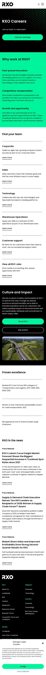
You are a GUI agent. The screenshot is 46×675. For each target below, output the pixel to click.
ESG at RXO (23, 330)
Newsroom (6, 605)
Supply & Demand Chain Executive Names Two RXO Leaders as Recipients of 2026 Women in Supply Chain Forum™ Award (22, 502)
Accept (23, 666)
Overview (28, 589)
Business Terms (8, 613)
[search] (38, 4)
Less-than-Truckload (10, 635)
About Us (5, 589)
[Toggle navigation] (42, 4)
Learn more (7, 157)
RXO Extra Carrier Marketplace (31, 612)
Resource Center (8, 609)
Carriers (5, 601)
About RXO (23, 321)
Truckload (6, 631)
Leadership (6, 593)
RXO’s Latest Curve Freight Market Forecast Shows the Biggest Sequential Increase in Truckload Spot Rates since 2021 (23, 458)
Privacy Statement (23, 671)
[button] (43, 643)
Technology (29, 593)
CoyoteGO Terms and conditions (10, 618)
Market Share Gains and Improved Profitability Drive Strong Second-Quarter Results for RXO (21, 544)
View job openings (22, 37)
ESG (3, 597)
